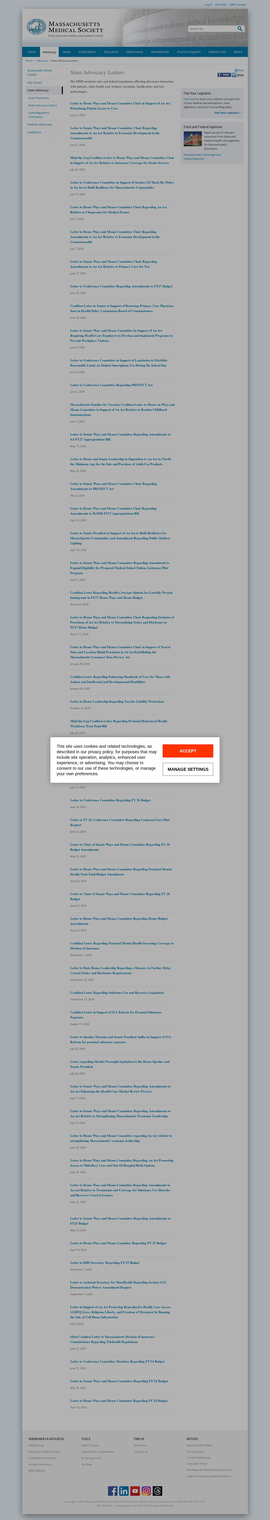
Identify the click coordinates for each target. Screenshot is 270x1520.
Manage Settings (188, 769)
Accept (188, 751)
